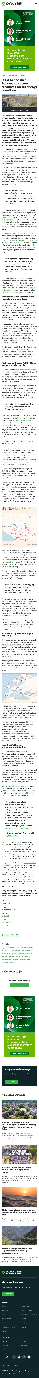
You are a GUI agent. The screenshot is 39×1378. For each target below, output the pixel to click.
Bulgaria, (5, 462)
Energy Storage (7, 1319)
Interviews (5, 1331)
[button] (36, 4)
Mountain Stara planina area (12, 645)
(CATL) (4, 471)
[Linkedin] (13, 935)
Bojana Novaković (14, 786)
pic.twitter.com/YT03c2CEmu (17, 828)
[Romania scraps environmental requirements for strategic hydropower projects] (19, 1235)
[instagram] (24, 1357)
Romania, (23, 459)
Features (23, 1327)
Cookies (17, 1365)
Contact (23, 1341)
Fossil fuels (24, 1323)
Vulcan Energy (10, 562)
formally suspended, (23, 420)
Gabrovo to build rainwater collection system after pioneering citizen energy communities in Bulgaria (19, 1125)
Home (4, 1306)
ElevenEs (5, 482)
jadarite (4, 957)
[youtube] (29, 1357)
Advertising (5, 1345)
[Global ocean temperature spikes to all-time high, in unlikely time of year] (19, 1197)
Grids (3, 1314)
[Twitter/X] (8, 935)
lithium (11, 957)
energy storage (18, 240)
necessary (33, 240)
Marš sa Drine (6, 960)
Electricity (5, 1310)
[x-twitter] (19, 1357)
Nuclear (4, 1323)
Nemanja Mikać (25, 960)
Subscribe (11, 1082)
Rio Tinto (5, 963)
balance (6, 243)
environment (6, 954)
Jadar (14, 954)
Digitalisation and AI (8, 1327)
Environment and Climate (14, 75)
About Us (24, 1345)
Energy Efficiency (26, 1310)
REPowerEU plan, (8, 220)
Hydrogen (24, 1319)
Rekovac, (24, 425)
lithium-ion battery (22, 957)
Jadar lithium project (25, 954)
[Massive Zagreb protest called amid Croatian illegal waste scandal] (19, 1154)
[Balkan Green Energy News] (12, 4)
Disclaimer (5, 1350)
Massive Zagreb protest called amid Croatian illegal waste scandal (17, 1169)
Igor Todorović (6, 922)
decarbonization (27, 948)
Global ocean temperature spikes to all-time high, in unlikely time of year (19, 1212)
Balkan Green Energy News (16, 1371)
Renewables (25, 1306)
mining (15, 960)
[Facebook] (4, 935)
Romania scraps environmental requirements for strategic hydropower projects (17, 1251)
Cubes (13, 1373)
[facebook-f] (14, 1357)
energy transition (27, 951)
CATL (18, 948)
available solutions (9, 292)
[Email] (18, 935)
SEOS (12, 963)
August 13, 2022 (12, 835)
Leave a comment (19, 985)
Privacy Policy (6, 1365)
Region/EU (5, 916)
